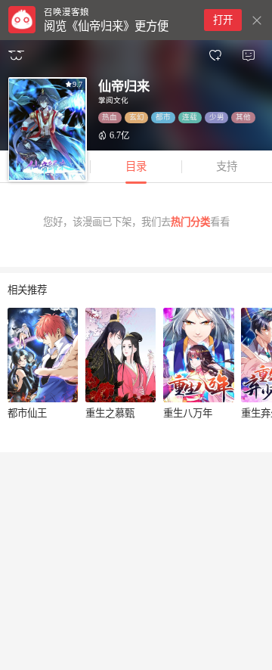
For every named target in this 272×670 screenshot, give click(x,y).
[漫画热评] (248, 56)
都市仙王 (27, 413)
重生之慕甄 (109, 413)
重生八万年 (187, 413)
